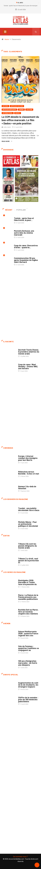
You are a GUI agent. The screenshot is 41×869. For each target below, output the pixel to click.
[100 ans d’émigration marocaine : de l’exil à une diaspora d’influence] (9, 663)
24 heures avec (23, 607)
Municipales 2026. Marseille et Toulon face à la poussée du (27, 582)
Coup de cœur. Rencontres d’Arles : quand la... (26, 246)
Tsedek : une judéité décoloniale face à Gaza (28, 509)
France (20, 506)
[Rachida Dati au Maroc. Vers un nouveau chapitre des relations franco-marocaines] (9, 612)
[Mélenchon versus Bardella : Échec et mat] (9, 473)
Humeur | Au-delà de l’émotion (27, 487)
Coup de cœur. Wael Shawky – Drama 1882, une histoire (28, 366)
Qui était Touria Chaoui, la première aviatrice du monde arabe (28, 352)
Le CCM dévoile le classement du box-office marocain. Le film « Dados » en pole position (20, 120)
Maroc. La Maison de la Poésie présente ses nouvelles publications (28, 597)
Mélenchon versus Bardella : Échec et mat (28, 472)
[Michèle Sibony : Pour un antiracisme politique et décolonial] (9, 524)
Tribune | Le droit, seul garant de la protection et (28, 560)
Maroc (17, 113)
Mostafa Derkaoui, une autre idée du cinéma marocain (24, 233)
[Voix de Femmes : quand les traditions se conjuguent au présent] (9, 648)
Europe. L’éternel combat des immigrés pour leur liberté (28, 458)
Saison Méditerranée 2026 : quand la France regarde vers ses (28, 633)
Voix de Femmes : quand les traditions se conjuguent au (28, 648)
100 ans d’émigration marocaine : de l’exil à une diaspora (27, 663)
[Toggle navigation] (5, 31)
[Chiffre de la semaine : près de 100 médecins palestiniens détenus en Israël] (9, 699)
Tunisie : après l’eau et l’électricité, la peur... (24, 219)
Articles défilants (9, 109)
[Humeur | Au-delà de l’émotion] (9, 487)
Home (7, 39)
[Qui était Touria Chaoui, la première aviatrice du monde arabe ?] (9, 352)
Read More (6, 141)
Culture (29, 109)
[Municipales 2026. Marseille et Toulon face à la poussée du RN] (9, 582)
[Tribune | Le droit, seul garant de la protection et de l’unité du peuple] (9, 560)
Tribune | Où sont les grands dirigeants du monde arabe (27, 546)
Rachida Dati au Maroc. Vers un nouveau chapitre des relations (28, 611)
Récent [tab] (8, 210)
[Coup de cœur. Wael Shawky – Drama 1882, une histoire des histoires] (9, 366)
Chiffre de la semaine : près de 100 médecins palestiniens (28, 699)
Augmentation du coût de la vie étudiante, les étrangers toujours (28, 685)
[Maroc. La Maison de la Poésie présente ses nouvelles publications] (9, 597)
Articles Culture (17, 106)
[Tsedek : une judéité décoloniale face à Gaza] (9, 509)
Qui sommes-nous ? (20, 857)
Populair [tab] (21, 210)
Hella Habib (7, 127)
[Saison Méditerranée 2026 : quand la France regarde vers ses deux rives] (9, 633)
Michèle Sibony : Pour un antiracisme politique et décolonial (28, 524)
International (8, 113)
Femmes (21, 520)
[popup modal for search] (35, 31)
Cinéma (21, 109)
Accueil (5, 106)
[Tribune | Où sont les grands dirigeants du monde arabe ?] (9, 546)
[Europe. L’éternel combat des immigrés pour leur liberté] (9, 458)
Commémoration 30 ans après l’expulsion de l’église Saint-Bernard (26, 260)
